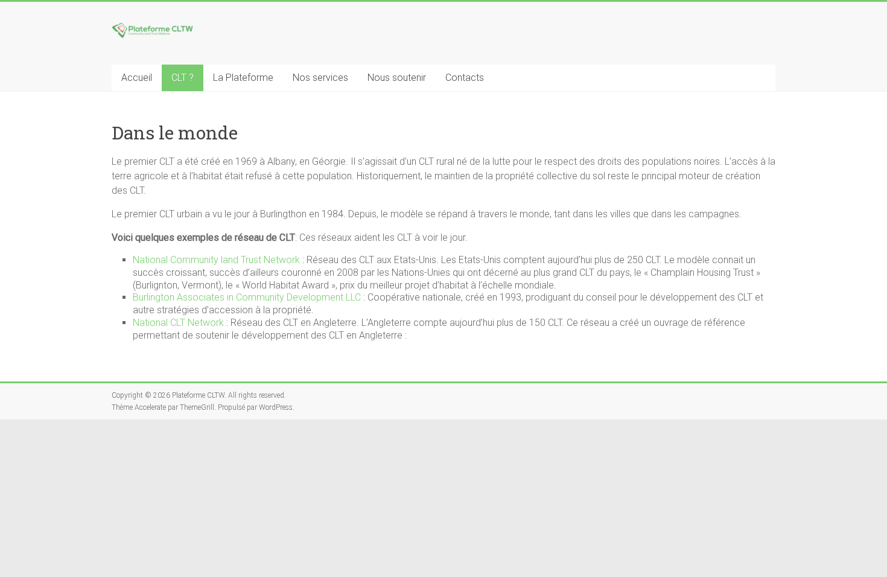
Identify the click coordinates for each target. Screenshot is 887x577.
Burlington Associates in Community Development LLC (247, 297)
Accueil (136, 77)
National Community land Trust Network (216, 260)
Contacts (464, 77)
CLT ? (182, 77)
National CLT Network (178, 322)
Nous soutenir (396, 77)
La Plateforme (243, 77)
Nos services (320, 77)
